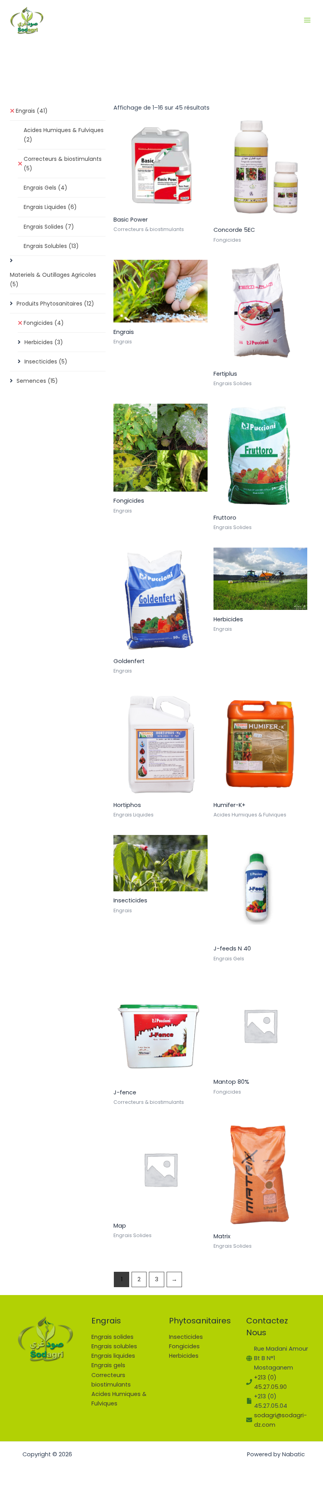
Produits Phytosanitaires (55, 303)
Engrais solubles (114, 1346)
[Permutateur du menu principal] (307, 20)
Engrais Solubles (51, 246)
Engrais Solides (49, 227)
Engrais (32, 111)
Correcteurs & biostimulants (63, 163)
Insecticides (45, 361)
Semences (37, 381)
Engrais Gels (45, 188)
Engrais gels (108, 1365)
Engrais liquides (113, 1356)
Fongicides (44, 323)
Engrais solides (112, 1337)
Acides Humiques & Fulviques (64, 134)
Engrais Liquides (50, 207)
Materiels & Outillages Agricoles (53, 279)
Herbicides (43, 342)
